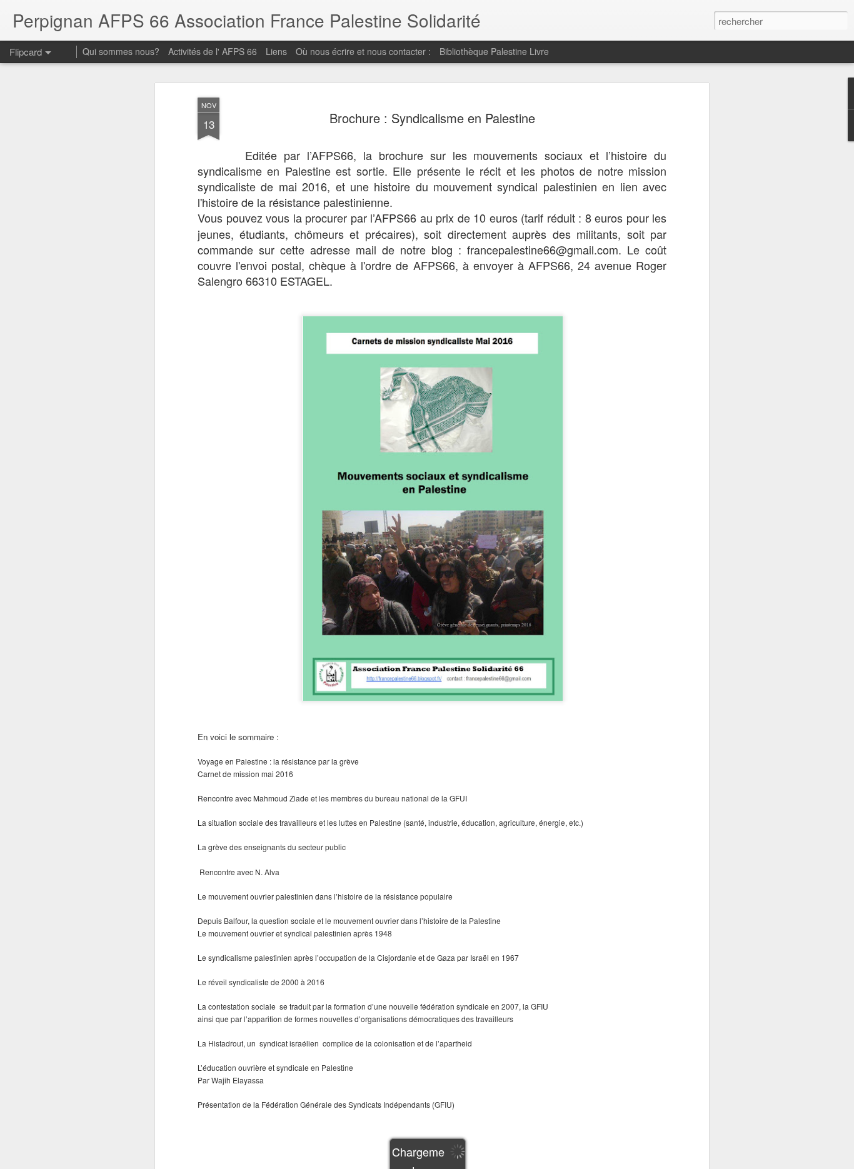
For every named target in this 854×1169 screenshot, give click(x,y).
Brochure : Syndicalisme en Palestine (432, 118)
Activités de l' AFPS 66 (212, 51)
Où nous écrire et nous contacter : (363, 51)
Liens (276, 51)
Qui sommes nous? (121, 51)
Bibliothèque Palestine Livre (494, 51)
